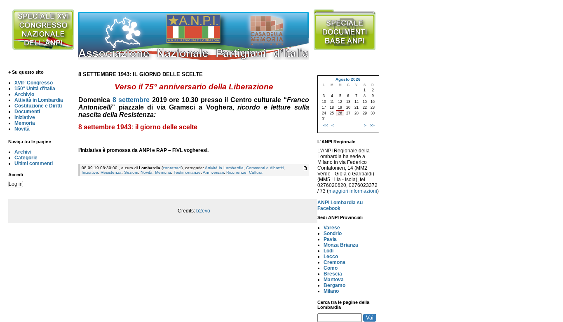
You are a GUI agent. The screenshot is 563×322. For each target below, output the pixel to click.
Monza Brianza (341, 245)
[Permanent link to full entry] (305, 168)
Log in (16, 184)
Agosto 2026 (348, 79)
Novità (22, 129)
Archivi (22, 152)
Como (331, 268)
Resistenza (111, 172)
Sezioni (131, 172)
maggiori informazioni (352, 191)
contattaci (172, 168)
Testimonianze (187, 172)
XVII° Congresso (33, 83)
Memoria (24, 123)
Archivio (24, 94)
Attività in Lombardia (38, 100)
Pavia (330, 239)
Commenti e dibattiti (265, 168)
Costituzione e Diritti (38, 106)
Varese (332, 228)
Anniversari (213, 172)
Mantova (334, 279)
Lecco (331, 256)
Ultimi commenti (33, 163)
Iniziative (24, 117)
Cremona (334, 262)
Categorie (26, 158)
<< (325, 125)
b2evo (203, 211)
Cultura (256, 172)
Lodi (328, 251)
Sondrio (333, 233)
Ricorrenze (236, 172)
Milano (331, 291)
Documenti (27, 111)
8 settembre (131, 99)
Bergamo (334, 285)
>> (372, 125)
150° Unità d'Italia (34, 88)
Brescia (333, 274)
